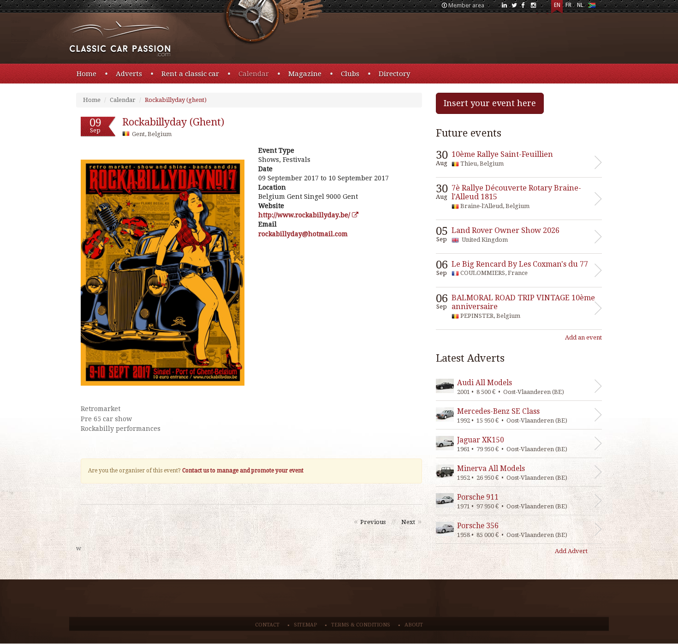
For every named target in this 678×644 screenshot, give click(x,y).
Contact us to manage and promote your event (242, 470)
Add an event (583, 337)
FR (568, 5)
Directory (394, 74)
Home (86, 74)
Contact (267, 625)
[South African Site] (591, 7)
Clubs (350, 74)
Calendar (253, 74)
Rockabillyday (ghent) (176, 99)
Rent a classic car (190, 74)
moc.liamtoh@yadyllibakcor (303, 234)
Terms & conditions (360, 625)
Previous (373, 522)
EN (557, 5)
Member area (466, 5)
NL (580, 5)
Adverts (129, 74)
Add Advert (571, 551)
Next (408, 522)
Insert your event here (490, 103)
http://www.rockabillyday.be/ (305, 215)
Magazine (304, 74)
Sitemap (305, 625)
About (413, 625)
